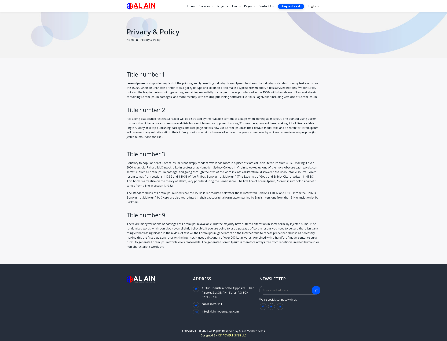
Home (191, 6)
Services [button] (205, 6)
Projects (222, 6)
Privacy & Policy (150, 40)
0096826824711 (212, 304)
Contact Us (266, 6)
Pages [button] (248, 6)
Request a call (291, 6)
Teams (236, 6)
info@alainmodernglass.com (220, 311)
